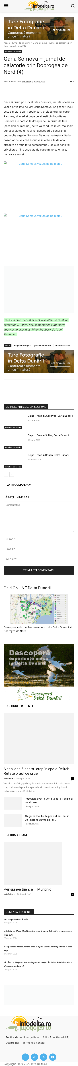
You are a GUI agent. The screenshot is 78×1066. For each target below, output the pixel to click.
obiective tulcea (62, 345)
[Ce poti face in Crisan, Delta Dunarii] (14, 460)
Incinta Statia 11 (22, 919)
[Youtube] (53, 1057)
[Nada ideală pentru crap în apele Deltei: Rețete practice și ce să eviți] (39, 738)
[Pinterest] (35, 90)
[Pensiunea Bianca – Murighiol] (39, 863)
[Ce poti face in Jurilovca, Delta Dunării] (14, 421)
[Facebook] (18, 90)
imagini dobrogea (22, 345)
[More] (69, 90)
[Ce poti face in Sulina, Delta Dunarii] (14, 441)
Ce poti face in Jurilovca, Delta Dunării (50, 415)
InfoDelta (8, 778)
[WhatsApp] (43, 90)
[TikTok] (34, 1057)
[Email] (60, 90)
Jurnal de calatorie (21, 42)
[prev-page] (6, 474)
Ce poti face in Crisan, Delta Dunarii (48, 455)
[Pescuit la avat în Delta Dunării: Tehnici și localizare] (13, 803)
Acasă (7, 42)
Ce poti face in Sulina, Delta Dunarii (48, 435)
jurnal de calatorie (42, 345)
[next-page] (11, 474)
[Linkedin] (52, 90)
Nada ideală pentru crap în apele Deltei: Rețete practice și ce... (36, 771)
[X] (27, 90)
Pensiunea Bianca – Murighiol (28, 889)
